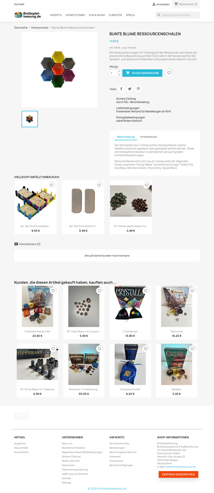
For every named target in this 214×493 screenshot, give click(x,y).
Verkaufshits (21, 452)
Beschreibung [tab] (126, 137)
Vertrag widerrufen (178, 474)
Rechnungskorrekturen (123, 452)
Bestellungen (117, 447)
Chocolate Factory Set (37, 331)
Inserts (56, 15)
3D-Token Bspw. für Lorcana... (84, 331)
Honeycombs (75, 15)
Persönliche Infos (119, 443)
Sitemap (66, 482)
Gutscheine (116, 460)
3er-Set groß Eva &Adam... (35, 226)
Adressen (115, 456)
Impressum (68, 465)
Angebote (20, 443)
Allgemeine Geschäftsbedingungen (82, 452)
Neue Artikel (21, 447)
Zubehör (115, 15)
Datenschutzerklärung (75, 469)
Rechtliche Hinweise (73, 447)
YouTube (18, 416)
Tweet (129, 88)
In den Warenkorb (142, 73)
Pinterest (138, 88)
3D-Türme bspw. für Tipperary (37, 389)
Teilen (121, 88)
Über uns (67, 443)
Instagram (25, 416)
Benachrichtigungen (121, 465)
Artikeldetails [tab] (148, 137)
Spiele (130, 15)
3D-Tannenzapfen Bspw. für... (131, 226)
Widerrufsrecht (71, 460)
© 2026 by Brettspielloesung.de (107, 488)
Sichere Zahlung (71, 456)
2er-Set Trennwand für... (83, 226)
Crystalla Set (130, 331)
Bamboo (176, 389)
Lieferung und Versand (75, 473)
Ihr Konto (117, 437)
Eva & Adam (97, 15)
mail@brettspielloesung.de (180, 466)
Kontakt (19, 4)
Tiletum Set (176, 331)
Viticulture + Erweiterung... (84, 389)
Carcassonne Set (130, 389)
